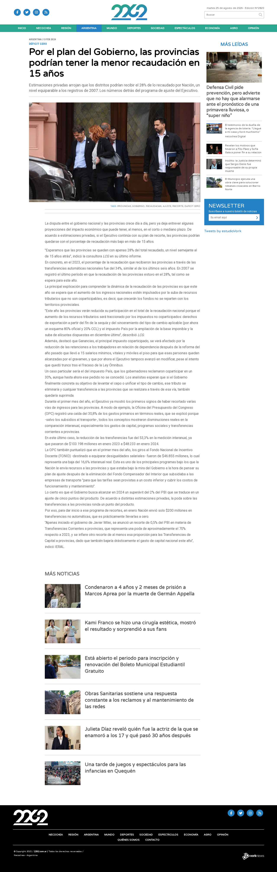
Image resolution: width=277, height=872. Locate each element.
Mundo (112, 28)
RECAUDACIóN (153, 206)
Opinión (253, 28)
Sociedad (157, 28)
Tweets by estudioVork (222, 231)
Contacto (152, 839)
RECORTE (177, 206)
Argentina (89, 28)
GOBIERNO (138, 206)
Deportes (134, 28)
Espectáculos (185, 28)
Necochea (43, 28)
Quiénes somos (129, 839)
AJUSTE (167, 206)
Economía (212, 28)
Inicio (22, 28)
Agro (234, 28)
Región (66, 28)
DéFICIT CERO (192, 206)
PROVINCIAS (124, 206)
